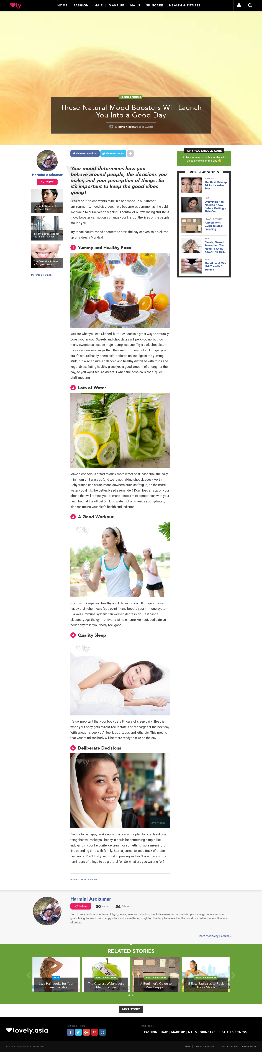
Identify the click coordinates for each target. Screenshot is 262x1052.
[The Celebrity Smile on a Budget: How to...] (47, 267)
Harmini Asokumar (127, 127)
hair (207, 198)
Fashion (81, 5)
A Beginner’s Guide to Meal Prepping (214, 226)
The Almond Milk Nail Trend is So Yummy (215, 266)
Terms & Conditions (228, 1046)
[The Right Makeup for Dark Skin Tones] (47, 212)
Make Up (116, 5)
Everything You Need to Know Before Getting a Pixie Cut (215, 206)
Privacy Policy (249, 1046)
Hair (99, 5)
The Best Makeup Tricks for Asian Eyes (216, 185)
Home (62, 5)
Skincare (154, 5)
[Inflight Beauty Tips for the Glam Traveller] (47, 239)
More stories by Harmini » (215, 936)
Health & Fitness (185, 5)
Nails (135, 5)
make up (209, 178)
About (188, 1046)
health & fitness (130, 97)
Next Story (131, 1009)
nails (207, 259)
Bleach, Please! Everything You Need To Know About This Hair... (215, 247)
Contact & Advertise (204, 1046)
